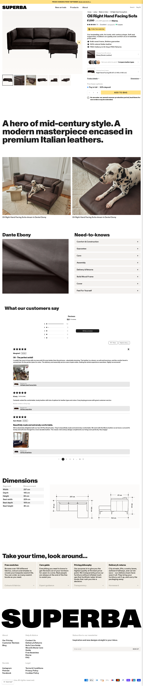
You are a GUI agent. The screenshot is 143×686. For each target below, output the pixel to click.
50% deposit (105, 87)
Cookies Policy (32, 673)
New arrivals (60, 7)
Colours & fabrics (12, 585)
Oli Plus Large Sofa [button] (26, 409)
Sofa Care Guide (32, 645)
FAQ (27, 657)
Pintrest (6, 670)
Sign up (136, 649)
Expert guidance (46, 585)
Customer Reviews (10, 643)
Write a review (87, 331)
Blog (4, 645)
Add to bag (120, 92)
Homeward (114, 585)
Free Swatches (32, 652)
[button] (91, 24)
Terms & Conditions (34, 668)
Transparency (80, 585)
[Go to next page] (83, 459)
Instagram (7, 668)
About (85, 7)
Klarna (28, 655)
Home (89, 12)
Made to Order (103, 12)
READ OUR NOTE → (85, 2)
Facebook (6, 673)
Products (74, 7)
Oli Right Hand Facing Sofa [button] (28, 385)
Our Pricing (7, 640)
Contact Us (30, 640)
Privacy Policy (31, 670)
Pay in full (93, 87)
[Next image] (79, 42)
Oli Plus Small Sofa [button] (26, 452)
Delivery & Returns (33, 643)
